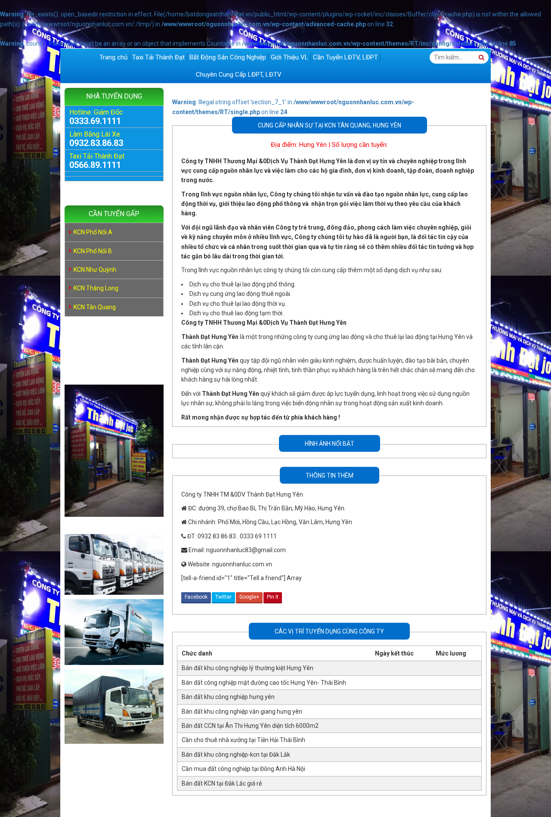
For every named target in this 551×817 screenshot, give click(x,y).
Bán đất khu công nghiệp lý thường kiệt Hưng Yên (247, 668)
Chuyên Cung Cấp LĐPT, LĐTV (239, 74)
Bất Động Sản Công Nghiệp (227, 57)
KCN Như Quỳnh (95, 269)
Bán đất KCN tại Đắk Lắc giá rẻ (222, 783)
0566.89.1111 (95, 165)
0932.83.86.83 (96, 143)
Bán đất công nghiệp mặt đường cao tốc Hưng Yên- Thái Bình (264, 682)
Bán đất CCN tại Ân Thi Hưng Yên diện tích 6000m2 (250, 725)
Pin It (273, 597)
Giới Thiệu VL (289, 57)
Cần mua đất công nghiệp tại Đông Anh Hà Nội (243, 768)
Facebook (196, 597)
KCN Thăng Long (96, 288)
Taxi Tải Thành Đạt (158, 57)
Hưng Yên (313, 145)
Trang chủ (113, 57)
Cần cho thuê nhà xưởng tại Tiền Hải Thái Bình (243, 739)
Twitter (223, 597)
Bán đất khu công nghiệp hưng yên (228, 696)
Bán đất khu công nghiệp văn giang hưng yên (242, 711)
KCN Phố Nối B (93, 251)
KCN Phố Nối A (93, 232)
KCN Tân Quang (95, 307)
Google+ (249, 597)
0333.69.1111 (95, 121)
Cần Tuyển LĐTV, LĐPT (345, 57)
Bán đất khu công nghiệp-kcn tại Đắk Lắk (236, 754)
